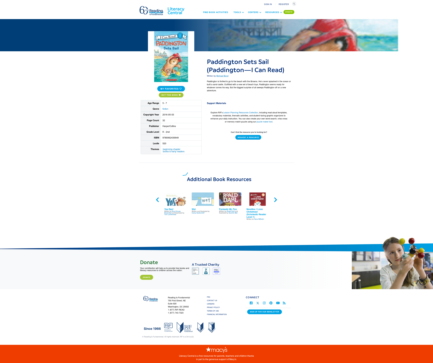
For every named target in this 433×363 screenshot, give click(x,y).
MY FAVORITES (169, 88)
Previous (157, 200)
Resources (272, 12)
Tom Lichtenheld (170, 214)
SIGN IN (268, 4)
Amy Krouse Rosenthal (172, 212)
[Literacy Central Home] (175, 7)
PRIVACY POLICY (213, 307)
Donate (146, 277)
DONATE (289, 12)
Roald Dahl (231, 211)
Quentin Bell (233, 213)
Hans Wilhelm (259, 219)
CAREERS (210, 304)
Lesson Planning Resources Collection (240, 112)
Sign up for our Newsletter (264, 312)
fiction (165, 108)
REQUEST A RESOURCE (248, 137)
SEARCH (294, 4)
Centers (253, 12)
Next (275, 200)
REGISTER (284, 4)
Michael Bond (222, 75)
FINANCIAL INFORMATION (217, 314)
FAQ (208, 297)
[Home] (153, 7)
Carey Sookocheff (198, 213)
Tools (237, 12)
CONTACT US (212, 300)
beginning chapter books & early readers (173, 150)
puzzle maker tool (264, 121)
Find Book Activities (215, 12)
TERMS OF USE (214, 311)
